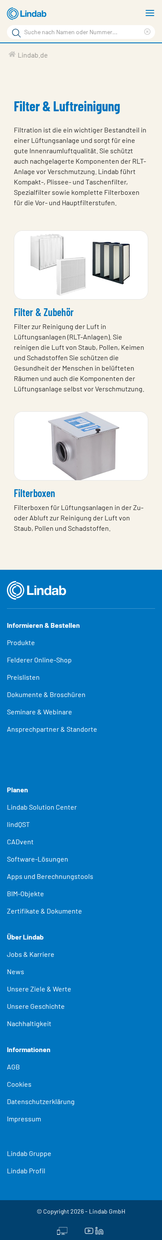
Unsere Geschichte (36, 1006)
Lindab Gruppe (29, 1153)
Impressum (24, 1118)
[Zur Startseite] (28, 14)
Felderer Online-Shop (39, 660)
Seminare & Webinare (39, 711)
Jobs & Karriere (30, 954)
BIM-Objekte (25, 893)
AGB (13, 1066)
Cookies (19, 1084)
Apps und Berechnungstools (50, 876)
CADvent (20, 841)
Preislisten (23, 677)
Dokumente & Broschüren (46, 694)
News (15, 971)
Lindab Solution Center (42, 807)
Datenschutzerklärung (41, 1101)
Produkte (21, 642)
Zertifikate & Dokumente (44, 911)
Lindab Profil (26, 1170)
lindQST (18, 824)
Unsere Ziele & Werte (39, 989)
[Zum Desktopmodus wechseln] (62, 1230)
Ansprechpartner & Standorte (52, 729)
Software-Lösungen (37, 859)
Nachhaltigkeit (29, 1023)
